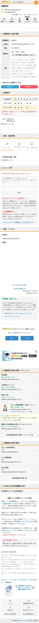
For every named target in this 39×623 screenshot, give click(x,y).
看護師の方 (29, 86)
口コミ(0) (27, 21)
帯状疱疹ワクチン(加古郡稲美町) (12, 491)
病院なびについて (29, 610)
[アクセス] (32, 44)
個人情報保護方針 (29, 614)
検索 (36, 620)
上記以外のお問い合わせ (11, 316)
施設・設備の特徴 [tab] (31, 147)
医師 (19, 21)
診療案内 (11, 21)
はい (11, 338)
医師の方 (10, 86)
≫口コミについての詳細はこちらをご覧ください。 (19, 222)
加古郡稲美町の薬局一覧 (19, 478)
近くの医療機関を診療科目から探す (23, 55)
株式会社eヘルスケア (11, 503)
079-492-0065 (15, 48)
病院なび (5, 2)
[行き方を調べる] (19, 289)
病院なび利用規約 (10, 614)
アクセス (35, 21)
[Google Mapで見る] (19, 285)
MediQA (10, 610)
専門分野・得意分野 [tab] (19, 147)
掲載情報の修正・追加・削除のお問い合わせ (18, 313)
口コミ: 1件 (5, 416)
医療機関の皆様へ (29, 603)
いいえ (27, 338)
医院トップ (4, 21)
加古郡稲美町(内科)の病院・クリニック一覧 (19, 435)
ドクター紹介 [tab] (7, 147)
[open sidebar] (36, 2)
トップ (10, 603)
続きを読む (18, 420)
